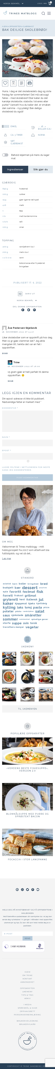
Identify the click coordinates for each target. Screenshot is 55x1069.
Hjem (5, 26)
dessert (30, 588)
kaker (8, 603)
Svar (5, 353)
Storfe (7, 623)
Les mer (6, 558)
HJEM (27, 972)
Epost (6, 450)
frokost (18, 595)
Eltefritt (43, 588)
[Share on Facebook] (22, 309)
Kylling (9, 607)
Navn (6, 437)
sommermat (24, 619)
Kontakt (27, 979)
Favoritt (15, 591)
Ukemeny (27, 992)
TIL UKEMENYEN (27, 709)
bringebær (33, 584)
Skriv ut (30, 294)
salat (39, 611)
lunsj (28, 607)
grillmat (30, 595)
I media (28, 1004)
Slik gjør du (40, 169)
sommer (10, 619)
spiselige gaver (39, 619)
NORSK (41, 135)
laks (20, 607)
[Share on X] (28, 309)
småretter (33, 615)
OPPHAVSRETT (27, 1011)
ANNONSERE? (27, 982)
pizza (46, 607)
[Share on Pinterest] (34, 309)
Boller (22, 583)
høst (22, 599)
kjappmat (21, 603)
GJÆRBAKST (28, 26)
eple (5, 591)
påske (18, 611)
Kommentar (10, 408)
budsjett (8, 587)
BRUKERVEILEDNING (27, 1021)
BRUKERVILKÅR (27, 1024)
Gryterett (10, 599)
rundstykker (28, 611)
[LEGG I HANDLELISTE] (21, 83)
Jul (41, 599)
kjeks (31, 603)
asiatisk (7, 584)
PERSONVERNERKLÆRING (27, 1015)
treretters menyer (13, 627)
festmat (29, 591)
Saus (6, 615)
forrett (8, 595)
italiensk (32, 599)
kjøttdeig (41, 603)
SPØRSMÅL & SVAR (27, 1008)
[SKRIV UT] (30, 83)
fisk (40, 592)
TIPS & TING (27, 995)
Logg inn (42, 3)
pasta (37, 607)
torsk (33, 623)
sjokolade (17, 615)
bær (18, 587)
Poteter (8, 611)
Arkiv (27, 998)
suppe (17, 623)
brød (44, 583)
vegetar (32, 627)
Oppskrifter (15, 26)
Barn (14, 584)
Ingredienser (15, 169)
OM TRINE (27, 975)
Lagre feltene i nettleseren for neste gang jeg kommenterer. (26, 468)
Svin (26, 623)
